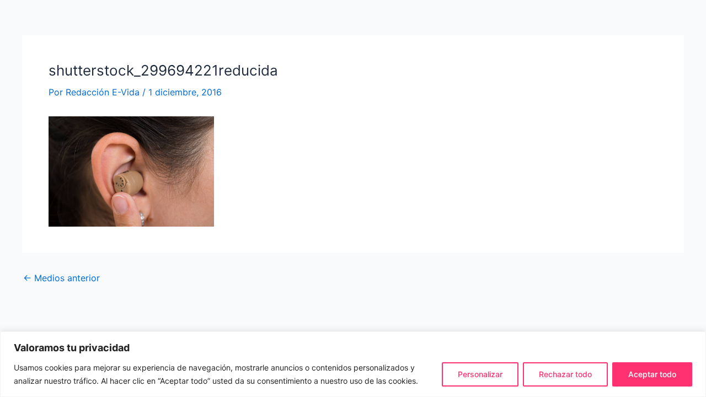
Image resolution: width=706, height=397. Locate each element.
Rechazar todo (565, 374)
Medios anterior (61, 277)
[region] (353, 364)
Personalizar (480, 374)
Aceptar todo (652, 374)
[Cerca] (694, 340)
